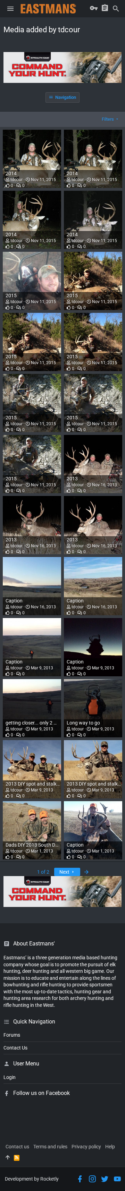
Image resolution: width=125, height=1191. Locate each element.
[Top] (7, 1157)
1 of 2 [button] (43, 872)
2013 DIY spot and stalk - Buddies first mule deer (57, 784)
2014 (11, 173)
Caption (14, 600)
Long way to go (83, 723)
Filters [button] (108, 119)
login (9, 1077)
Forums (11, 1035)
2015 (11, 295)
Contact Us (15, 1048)
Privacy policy (86, 1146)
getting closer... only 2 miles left (39, 723)
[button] (10, 9)
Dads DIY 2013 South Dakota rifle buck (47, 845)
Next (64, 872)
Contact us (17, 1146)
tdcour (16, 179)
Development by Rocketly (32, 1179)
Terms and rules (50, 1146)
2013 (72, 478)
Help (110, 1146)
